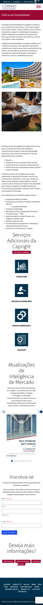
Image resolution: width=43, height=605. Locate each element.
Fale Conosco (8, 561)
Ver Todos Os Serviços (21, 252)
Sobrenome (5, 515)
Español (16, 2)
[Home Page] (9, 7)
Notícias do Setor (23, 561)
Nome (3, 507)
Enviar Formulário (9, 532)
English (6, 2)
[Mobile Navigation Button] (38, 7)
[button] (12, 461)
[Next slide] (40, 411)
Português (28, 2)
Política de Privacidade (20, 602)
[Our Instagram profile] (35, 3)
